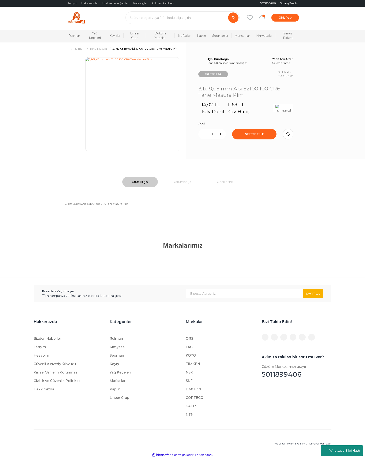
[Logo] (76, 17)
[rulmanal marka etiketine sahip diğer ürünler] (283, 108)
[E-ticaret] (182, 455)
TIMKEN (193, 364)
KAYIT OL (313, 294)
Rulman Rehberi (163, 3)
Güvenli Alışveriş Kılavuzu (55, 364)
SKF (189, 381)
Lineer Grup (119, 398)
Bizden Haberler (47, 339)
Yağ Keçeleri (120, 372)
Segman (117, 355)
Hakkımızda (89, 3)
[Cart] (262, 17)
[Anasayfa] (66, 48)
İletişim (72, 3)
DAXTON (193, 389)
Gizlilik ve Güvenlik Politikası (57, 381)
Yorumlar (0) (183, 182)
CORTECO (194, 398)
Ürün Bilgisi (140, 182)
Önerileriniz (225, 182)
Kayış (114, 364)
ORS (189, 339)
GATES (191, 406)
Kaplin (115, 389)
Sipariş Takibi (289, 3)
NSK (189, 372)
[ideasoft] (160, 455)
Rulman (116, 339)
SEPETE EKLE (254, 134)
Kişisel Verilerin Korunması (56, 372)
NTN (189, 415)
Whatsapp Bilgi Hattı (344, 451)
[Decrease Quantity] (203, 134)
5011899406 (284, 371)
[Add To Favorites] (288, 134)
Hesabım (41, 355)
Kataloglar (140, 3)
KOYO (191, 355)
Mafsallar (117, 381)
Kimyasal (117, 347)
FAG (189, 347)
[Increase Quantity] (220, 134)
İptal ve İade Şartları (115, 3)
